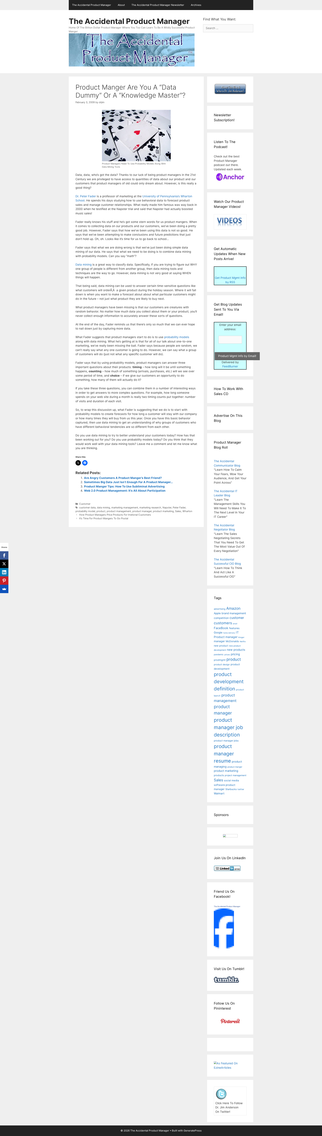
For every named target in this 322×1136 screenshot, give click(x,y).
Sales (178, 511)
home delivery (229, 633)
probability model (85, 511)
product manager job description (228, 727)
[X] (4, 564)
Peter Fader (179, 507)
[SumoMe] (4, 589)
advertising (219, 609)
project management (235, 775)
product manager (142, 511)
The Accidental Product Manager (91, 5)
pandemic (219, 654)
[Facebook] (4, 555)
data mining (103, 507)
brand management (234, 613)
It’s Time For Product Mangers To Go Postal (103, 518)
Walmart (219, 793)
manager (219, 641)
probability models (176, 337)
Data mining (83, 264)
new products (236, 649)
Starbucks (231, 789)
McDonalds (232, 641)
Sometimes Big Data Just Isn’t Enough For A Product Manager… (128, 482)
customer (237, 618)
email (235, 624)
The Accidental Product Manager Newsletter (157, 5)
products (219, 775)
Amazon (233, 608)
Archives (196, 5)
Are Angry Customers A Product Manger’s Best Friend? (123, 478)
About (121, 5)
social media (231, 780)
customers (223, 623)
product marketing (163, 511)
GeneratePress (193, 1130)
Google (218, 632)
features (234, 628)
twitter (240, 789)
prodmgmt (220, 659)
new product (221, 645)
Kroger (241, 637)
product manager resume (224, 753)
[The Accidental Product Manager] (224, 947)
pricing (235, 654)
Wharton (187, 511)
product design (222, 664)
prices (227, 654)
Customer (84, 503)
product (100, 511)
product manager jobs (226, 740)
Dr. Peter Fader (85, 196)
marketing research (150, 507)
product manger (234, 767)
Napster (167, 507)
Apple (217, 613)
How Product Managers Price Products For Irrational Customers (115, 514)
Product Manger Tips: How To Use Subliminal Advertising (124, 486)
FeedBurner (230, 366)
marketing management (124, 507)
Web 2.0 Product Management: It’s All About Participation (125, 490)
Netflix (243, 641)
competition (221, 618)
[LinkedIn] (4, 572)
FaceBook (221, 628)
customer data (87, 507)
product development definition (229, 681)
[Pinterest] (4, 580)
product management (119, 511)
